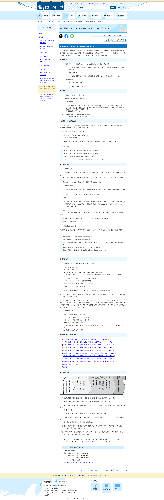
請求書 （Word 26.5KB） (70, 364)
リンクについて (106, 475)
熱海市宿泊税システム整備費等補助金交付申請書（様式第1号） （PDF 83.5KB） (87, 345)
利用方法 (57, 475)
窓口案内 (95, 489)
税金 (64, 21)
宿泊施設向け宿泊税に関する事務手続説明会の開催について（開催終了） (47, 81)
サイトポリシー (68, 475)
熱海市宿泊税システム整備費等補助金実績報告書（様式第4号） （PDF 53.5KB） (87, 361)
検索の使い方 (122, 7)
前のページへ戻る (88, 470)
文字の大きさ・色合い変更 (88, 4)
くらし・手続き (43, 15)
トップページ (48, 21)
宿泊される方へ (44, 56)
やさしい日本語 (101, 4)
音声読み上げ (123, 4)
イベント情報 (82, 15)
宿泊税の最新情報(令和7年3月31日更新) (47, 42)
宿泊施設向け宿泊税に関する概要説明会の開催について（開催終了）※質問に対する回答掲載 (47, 97)
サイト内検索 (79, 7)
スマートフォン (122, 470)
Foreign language (112, 4)
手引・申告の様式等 (45, 65)
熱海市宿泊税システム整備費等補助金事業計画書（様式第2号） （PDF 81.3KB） (87, 350)
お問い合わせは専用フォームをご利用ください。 (81, 462)
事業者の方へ (108, 15)
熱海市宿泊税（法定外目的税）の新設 (47, 74)
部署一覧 (117, 489)
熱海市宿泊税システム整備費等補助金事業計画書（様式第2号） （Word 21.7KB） (87, 347)
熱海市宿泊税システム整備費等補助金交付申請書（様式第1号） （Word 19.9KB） (87, 342)
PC (116, 470)
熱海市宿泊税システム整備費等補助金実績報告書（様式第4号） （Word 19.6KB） (87, 358)
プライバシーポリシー (82, 475)
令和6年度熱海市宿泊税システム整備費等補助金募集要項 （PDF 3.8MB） (85, 339)
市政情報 (95, 15)
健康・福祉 (56, 15)
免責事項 (95, 475)
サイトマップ (74, 4)
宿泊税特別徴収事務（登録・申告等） (47, 61)
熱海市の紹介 (63, 481)
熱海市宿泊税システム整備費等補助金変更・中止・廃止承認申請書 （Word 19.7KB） (88, 353)
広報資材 (42, 69)
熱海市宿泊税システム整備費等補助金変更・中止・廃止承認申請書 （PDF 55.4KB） (88, 356)
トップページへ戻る (102, 470)
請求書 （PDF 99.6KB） (70, 367)
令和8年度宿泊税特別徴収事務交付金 (47, 47)
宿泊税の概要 (43, 52)
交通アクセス (106, 490)
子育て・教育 (69, 15)
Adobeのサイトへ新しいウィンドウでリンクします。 (100, 441)
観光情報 (121, 15)
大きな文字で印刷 (118, 40)
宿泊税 (67, 21)
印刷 (106, 40)
